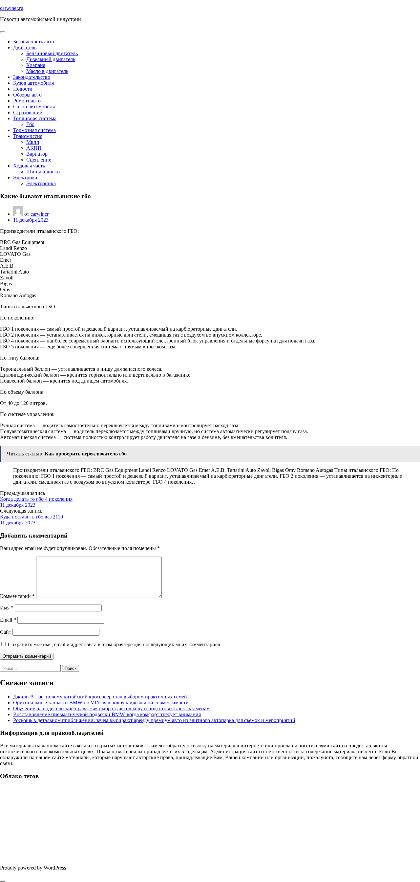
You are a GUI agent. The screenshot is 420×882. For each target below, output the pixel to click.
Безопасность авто (33, 41)
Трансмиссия (27, 136)
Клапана (35, 65)
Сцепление (38, 160)
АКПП (34, 148)
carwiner (40, 214)
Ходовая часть (29, 165)
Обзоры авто (27, 95)
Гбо (30, 124)
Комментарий (17, 596)
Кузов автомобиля (33, 83)
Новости (22, 89)
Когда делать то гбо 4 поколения (36, 499)
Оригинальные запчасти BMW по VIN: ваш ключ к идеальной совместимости (101, 702)
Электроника (41, 183)
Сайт (5, 632)
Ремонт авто (27, 100)
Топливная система (34, 118)
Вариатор (37, 154)
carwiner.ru (11, 8)
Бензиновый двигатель (52, 53)
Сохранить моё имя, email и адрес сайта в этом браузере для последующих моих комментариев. (114, 644)
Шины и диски (43, 171)
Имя (6, 607)
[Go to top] (2, 881)
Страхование (27, 112)
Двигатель (24, 47)
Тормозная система (34, 130)
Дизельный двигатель (50, 59)
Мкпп (32, 142)
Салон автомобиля (34, 106)
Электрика (25, 177)
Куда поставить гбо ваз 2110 (31, 516)
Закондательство (31, 77)
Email (8, 620)
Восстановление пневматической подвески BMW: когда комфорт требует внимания (107, 714)
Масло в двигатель (47, 71)
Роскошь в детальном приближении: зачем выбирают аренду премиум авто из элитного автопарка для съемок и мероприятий (154, 720)
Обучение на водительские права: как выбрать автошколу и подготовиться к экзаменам (111, 708)
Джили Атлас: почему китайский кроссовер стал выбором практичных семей (100, 696)
